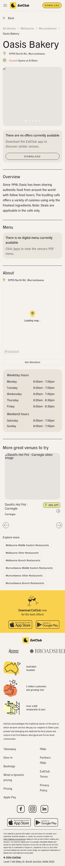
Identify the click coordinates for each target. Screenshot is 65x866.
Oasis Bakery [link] (11, 33)
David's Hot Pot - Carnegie (16, 506)
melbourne (27, 28)
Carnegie (10, 514)
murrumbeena (48, 28)
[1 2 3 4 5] (32, 476)
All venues (9, 28)
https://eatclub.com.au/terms (14, 839)
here (17, 249)
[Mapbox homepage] (11, 352)
